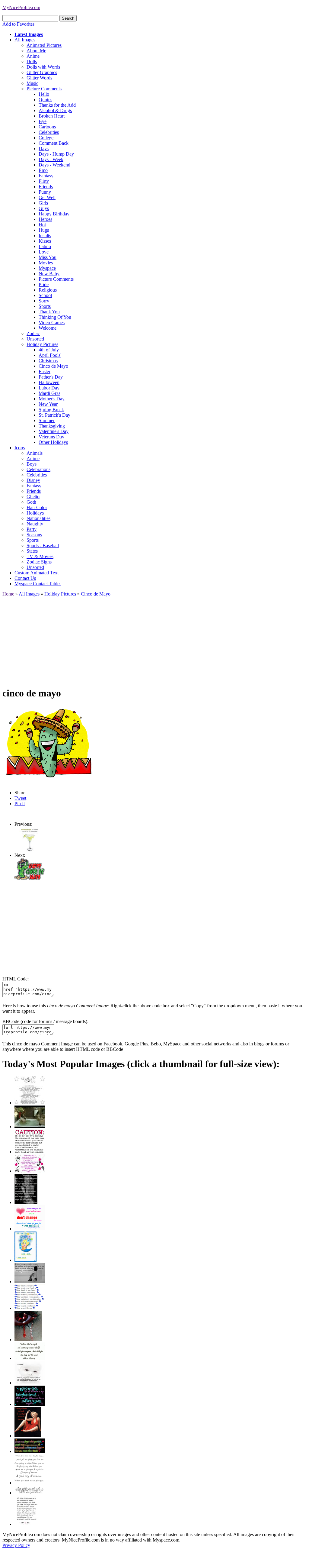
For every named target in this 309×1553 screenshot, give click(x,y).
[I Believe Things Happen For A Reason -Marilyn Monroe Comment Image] (25, 1202)
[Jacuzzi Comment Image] (29, 1126)
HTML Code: (15, 978)
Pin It (19, 803)
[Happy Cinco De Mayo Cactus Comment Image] (29, 878)
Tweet (20, 798)
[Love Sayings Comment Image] (29, 1102)
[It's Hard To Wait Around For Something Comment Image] (29, 1281)
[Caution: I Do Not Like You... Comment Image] (29, 1151)
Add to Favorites (18, 24)
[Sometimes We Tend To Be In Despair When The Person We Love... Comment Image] (29, 1171)
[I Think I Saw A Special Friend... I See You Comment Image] (25, 1260)
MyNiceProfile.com (21, 7)
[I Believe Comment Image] (29, 1382)
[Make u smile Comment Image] (29, 1492)
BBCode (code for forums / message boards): (45, 1021)
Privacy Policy (16, 1545)
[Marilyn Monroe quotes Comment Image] (27, 1435)
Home (8, 593)
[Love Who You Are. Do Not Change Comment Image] (29, 1228)
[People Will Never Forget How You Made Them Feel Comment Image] (29, 1451)
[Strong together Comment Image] (29, 1404)
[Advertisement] (154, 639)
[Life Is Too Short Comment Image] (26, 1524)
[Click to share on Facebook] (49, 744)
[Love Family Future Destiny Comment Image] (29, 1308)
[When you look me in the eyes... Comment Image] (29, 1482)
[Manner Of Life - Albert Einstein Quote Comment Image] (29, 1358)
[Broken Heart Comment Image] (28, 1339)
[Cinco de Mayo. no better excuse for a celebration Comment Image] (29, 849)
